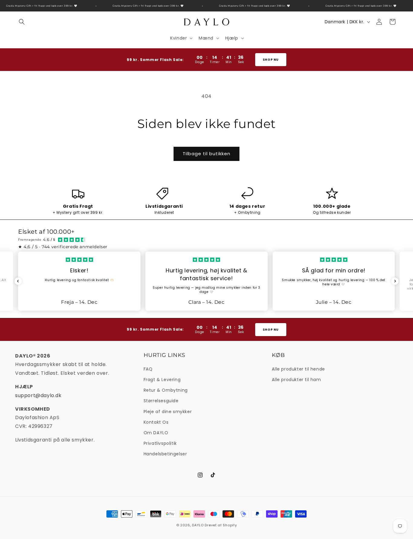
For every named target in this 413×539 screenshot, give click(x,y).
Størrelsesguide (161, 401)
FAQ (148, 369)
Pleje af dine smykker (168, 412)
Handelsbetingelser (165, 454)
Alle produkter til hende (298, 369)
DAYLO (198, 525)
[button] (21, 21)
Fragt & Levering (162, 380)
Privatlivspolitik (160, 443)
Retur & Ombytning (166, 390)
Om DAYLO (156, 433)
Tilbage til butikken (206, 153)
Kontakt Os (156, 422)
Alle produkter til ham (296, 380)
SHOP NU (271, 59)
